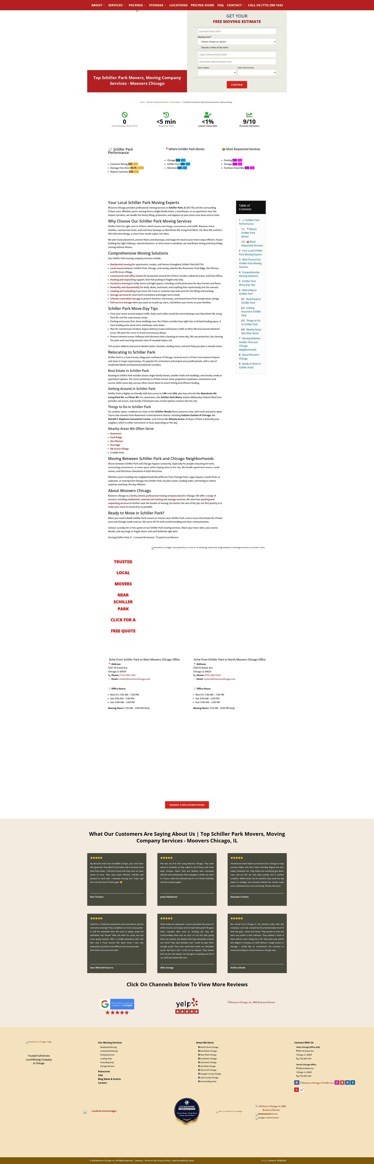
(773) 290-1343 (127, 675)
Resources (104, 1071)
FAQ (220, 5)
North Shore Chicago (209, 1047)
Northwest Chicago (208, 1051)
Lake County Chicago (209, 1077)
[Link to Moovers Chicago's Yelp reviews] (296, 1089)
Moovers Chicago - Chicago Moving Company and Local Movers (187, 1114)
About (96, 5)
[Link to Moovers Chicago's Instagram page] (337, 1082)
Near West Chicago (208, 1054)
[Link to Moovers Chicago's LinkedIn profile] (347, 1082)
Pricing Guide (202, 5)
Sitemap (139, 1160)
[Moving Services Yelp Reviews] (187, 1012)
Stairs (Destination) (246, 67)
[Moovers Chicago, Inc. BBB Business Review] (251, 1002)
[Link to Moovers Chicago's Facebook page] (296, 1082)
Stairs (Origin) (203, 67)
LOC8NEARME (187, 1106)
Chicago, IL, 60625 (304, 1072)
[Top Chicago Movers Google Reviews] (117, 1014)
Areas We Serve (205, 1042)
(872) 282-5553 (213, 675)
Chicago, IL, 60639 (304, 1054)
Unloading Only (107, 1062)
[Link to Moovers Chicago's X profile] (317, 1082)
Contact (234, 5)
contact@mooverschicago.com (134, 678)
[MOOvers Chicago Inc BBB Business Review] (271, 1109)
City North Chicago (208, 1062)
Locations (178, 5)
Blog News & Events (109, 1079)
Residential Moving (108, 1047)
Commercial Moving (109, 1051)
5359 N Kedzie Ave (306, 1068)
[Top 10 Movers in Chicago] (229, 1111)
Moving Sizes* (205, 37)
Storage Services (107, 1066)
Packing (136, 5)
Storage (156, 5)
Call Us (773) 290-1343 (265, 5)
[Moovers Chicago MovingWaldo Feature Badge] (301, 1090)
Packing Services (107, 1054)
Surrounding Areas (208, 1081)
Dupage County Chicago (210, 1073)
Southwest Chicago (208, 1058)
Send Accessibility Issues (183, 1160)
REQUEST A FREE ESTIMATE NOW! (187, 804)
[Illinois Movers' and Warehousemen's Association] (271, 1113)
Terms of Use (150, 1160)
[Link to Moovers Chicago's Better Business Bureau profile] (352, 1082)
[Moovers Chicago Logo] (39, 1041)
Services (115, 5)
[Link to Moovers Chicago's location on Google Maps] (342, 1082)
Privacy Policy (164, 1160)
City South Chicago (208, 1070)
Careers (102, 1082)
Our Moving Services (110, 1042)
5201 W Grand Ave (306, 1051)
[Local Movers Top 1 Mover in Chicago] (103, 1110)
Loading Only (106, 1058)
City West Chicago (208, 1066)
